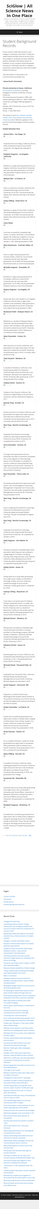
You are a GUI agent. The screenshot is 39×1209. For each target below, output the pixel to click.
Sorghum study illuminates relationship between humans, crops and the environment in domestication (18, 950)
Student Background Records (14, 904)
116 (13, 835)
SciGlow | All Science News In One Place (19, 10)
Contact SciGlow (9, 896)
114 (7, 835)
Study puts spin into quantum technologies (19, 1110)
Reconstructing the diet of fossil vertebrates (19, 1180)
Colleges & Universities (12, 921)
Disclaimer (7, 899)
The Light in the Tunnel (12, 1070)
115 (10, 835)
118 (19, 835)
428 (29, 835)
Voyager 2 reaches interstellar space (16, 941)
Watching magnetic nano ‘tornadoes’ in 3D (19, 1113)
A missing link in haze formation (15, 1015)
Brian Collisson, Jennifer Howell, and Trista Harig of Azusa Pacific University (17, 117)
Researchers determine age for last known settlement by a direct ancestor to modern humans (19, 936)
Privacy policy (9, 902)
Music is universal (10, 976)
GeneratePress (19, 1197)
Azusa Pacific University (11, 90)
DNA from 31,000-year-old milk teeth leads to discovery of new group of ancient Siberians (19, 1060)
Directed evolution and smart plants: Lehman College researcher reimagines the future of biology (19, 958)
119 (22, 835)
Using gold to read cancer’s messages (17, 1078)
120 (25, 835)
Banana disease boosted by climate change (19, 968)
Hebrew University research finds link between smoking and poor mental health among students (19, 980)
